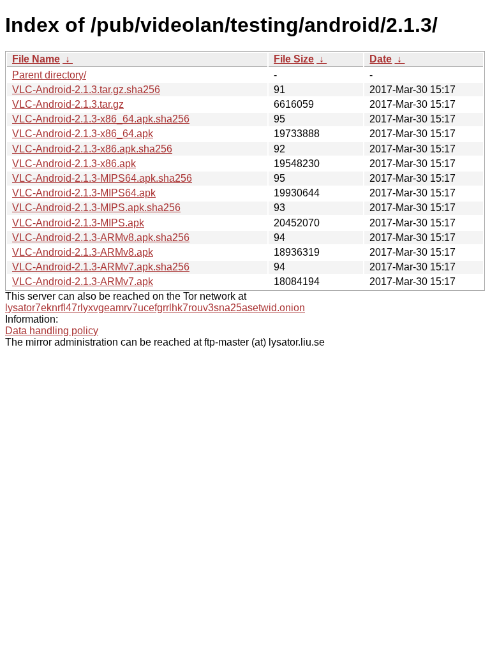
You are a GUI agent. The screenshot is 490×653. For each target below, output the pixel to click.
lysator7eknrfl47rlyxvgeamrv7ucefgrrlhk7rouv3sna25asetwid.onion (155, 307)
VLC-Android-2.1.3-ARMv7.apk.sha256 (100, 266)
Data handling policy (51, 330)
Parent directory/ (49, 75)
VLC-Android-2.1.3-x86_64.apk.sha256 (100, 119)
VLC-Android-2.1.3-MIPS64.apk (84, 192)
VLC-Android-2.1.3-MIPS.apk (78, 222)
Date (380, 59)
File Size (294, 59)
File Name (36, 59)
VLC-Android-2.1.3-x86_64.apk (82, 133)
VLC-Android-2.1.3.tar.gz (68, 104)
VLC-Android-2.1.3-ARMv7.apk (82, 281)
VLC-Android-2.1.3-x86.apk (74, 163)
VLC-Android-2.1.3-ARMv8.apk (82, 252)
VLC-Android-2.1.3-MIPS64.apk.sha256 (102, 178)
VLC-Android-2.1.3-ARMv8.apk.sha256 (100, 237)
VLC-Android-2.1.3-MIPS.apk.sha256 (96, 207)
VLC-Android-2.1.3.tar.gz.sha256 (86, 89)
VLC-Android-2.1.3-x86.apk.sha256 (92, 148)
